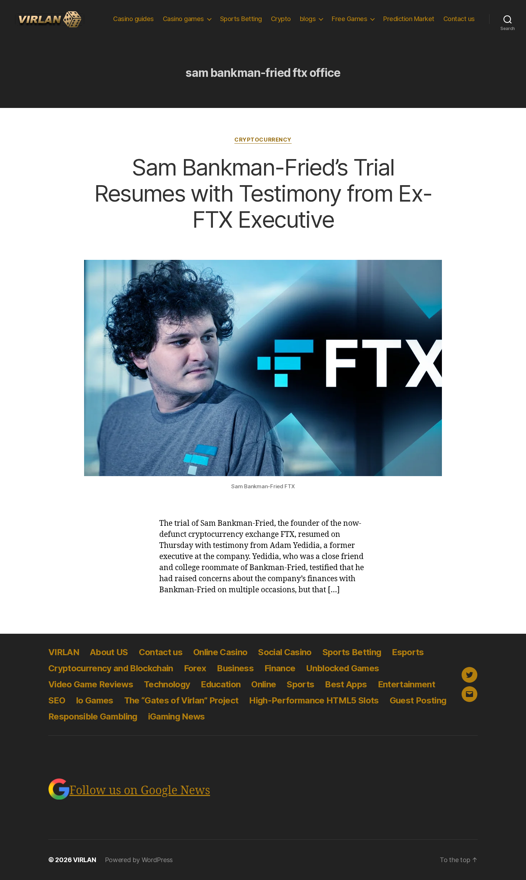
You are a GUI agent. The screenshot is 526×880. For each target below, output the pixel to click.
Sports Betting (241, 19)
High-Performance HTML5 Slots (314, 700)
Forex (195, 668)
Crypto (281, 19)
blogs (308, 19)
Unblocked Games (342, 668)
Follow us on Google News (139, 790)
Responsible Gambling (92, 716)
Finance (279, 668)
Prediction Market (408, 19)
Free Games (349, 19)
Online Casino (220, 652)
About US (109, 652)
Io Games (94, 700)
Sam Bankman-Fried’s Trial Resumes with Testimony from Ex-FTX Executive (263, 193)
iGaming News (176, 716)
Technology (167, 684)
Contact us (459, 19)
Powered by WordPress (139, 860)
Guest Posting (418, 700)
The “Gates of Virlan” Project (181, 700)
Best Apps (346, 684)
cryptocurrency (263, 140)
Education (220, 684)
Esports (408, 652)
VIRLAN (63, 652)
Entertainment (406, 684)
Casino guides (133, 19)
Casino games (183, 19)
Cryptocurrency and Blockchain (110, 668)
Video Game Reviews (90, 684)
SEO (56, 700)
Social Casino (284, 652)
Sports (300, 684)
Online (263, 684)
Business (235, 668)
